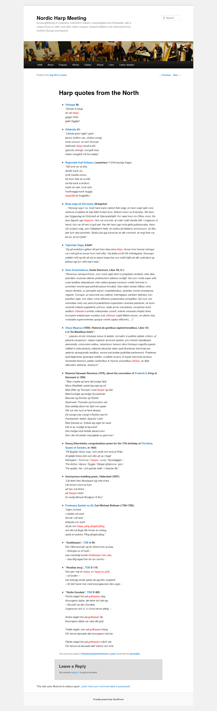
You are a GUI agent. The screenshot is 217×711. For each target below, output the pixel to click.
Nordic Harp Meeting (61, 17)
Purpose (63, 64)
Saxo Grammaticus (76, 270)
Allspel (100, 64)
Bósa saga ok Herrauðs (79, 204)
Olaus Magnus (73, 328)
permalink (135, 653)
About (50, 64)
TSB (85, 542)
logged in (75, 672)
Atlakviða (70, 129)
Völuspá (70, 104)
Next (176, 74)
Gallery (87, 64)
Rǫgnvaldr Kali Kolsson (79, 162)
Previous (165, 74)
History (75, 64)
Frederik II (141, 373)
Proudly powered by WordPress (108, 699)
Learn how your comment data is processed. (106, 686)
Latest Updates (126, 64)
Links (111, 64)
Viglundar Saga (74, 245)
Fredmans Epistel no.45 (79, 505)
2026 (39, 64)
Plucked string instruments (95, 653)
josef (64, 74)
